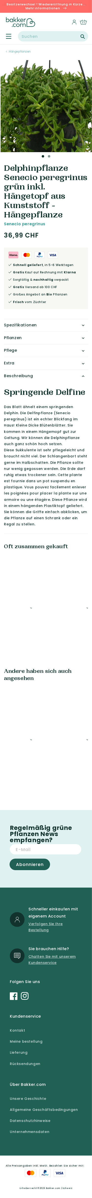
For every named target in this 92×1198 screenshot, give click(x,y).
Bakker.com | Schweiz (59, 1188)
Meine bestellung (26, 1041)
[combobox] (53, 36)
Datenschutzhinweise (30, 1120)
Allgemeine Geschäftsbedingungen (44, 1109)
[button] (6, 36)
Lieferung (18, 1052)
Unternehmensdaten (29, 1131)
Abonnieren (30, 864)
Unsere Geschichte (28, 1098)
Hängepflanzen (20, 51)
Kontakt (17, 1030)
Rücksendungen (25, 1063)
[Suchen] (82, 36)
